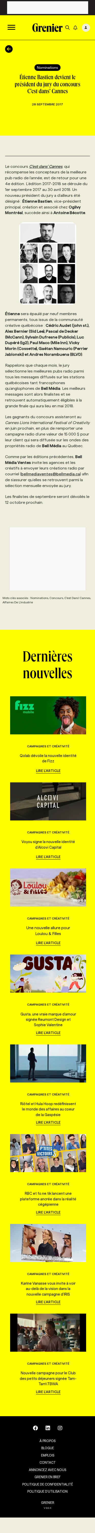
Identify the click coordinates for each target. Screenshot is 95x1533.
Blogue (47, 1448)
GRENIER (47, 1502)
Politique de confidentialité (47, 1484)
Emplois (47, 1455)
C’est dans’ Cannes (45, 166)
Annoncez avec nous (47, 1470)
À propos (47, 1441)
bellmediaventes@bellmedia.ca (50, 474)
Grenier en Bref (47, 1477)
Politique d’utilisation (47, 1491)
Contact (48, 1462)
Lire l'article (48, 771)
